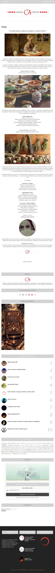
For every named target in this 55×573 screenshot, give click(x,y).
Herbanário (3, 448)
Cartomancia (22, 445)
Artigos (4, 445)
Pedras (38, 449)
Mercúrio (3, 449)
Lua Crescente (34, 448)
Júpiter (21, 448)
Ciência (31, 445)
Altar (25, 443)
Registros (15, 451)
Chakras (27, 445)
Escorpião (34, 446)
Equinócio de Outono (17, 446)
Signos (35, 452)
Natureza (7, 449)
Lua (25, 448)
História (8, 448)
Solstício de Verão (50, 452)
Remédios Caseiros (20, 451)
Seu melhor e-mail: (27, 488)
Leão (23, 448)
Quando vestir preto (12, 399)
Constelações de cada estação (14, 406)
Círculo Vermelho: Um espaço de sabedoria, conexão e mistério (21, 391)
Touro (12, 453)
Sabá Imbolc (38, 451)
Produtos (52, 449)
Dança (12, 446)
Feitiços (44, 446)
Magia (45, 448)
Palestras (34, 449)
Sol (37, 452)
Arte (53, 443)
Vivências (15, 453)
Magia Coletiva (50, 448)
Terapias (6, 453)
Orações (20, 449)
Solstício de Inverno (43, 452)
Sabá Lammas (44, 451)
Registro (11, 451)
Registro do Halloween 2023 (14, 414)
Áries (44, 443)
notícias (12, 449)
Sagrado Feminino (27, 452)
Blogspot (41, 569)
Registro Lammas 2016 (12, 362)
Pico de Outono (42, 449)
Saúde (32, 452)
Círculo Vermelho (37, 445)
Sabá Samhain (13, 452)
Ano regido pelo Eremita (13, 384)
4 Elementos (4, 443)
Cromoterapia (4, 446)
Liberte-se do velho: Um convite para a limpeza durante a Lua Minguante (24, 421)
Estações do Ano (39, 446)
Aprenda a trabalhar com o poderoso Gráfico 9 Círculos (30, 549)
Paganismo (29, 449)
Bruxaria (17, 445)
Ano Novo (39, 443)
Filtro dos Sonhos (50, 446)
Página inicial (27, 261)
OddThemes (22, 569)
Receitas (8, 451)
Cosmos (52, 445)
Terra (9, 453)
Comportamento (45, 445)
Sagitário (21, 452)
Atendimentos (11, 445)
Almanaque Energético (20, 443)
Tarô (2, 453)
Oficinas (16, 449)
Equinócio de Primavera (26, 446)
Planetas (48, 449)
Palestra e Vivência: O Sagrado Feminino (16, 369)
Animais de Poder (34, 443)
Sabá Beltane (32, 451)
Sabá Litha (49, 451)
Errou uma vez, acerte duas (13, 376)
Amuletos (28, 443)
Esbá (31, 446)
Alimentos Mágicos (11, 443)
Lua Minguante (40, 448)
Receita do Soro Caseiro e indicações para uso (17, 428)
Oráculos (24, 449)
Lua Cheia (28, 448)
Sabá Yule (18, 452)
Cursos (9, 446)
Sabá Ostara (7, 452)
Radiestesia (3, 451)
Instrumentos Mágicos (14, 448)
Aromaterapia (48, 443)
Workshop (20, 453)
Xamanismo (24, 453)
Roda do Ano (27, 451)
